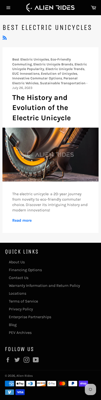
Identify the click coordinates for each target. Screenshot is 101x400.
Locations (17, 293)
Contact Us (18, 277)
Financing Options (25, 269)
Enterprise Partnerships (30, 317)
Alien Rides (24, 375)
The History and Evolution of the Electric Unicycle (41, 107)
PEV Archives (20, 332)
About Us (17, 262)
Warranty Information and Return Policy (44, 285)
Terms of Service (23, 301)
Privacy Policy (21, 309)
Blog (13, 324)
